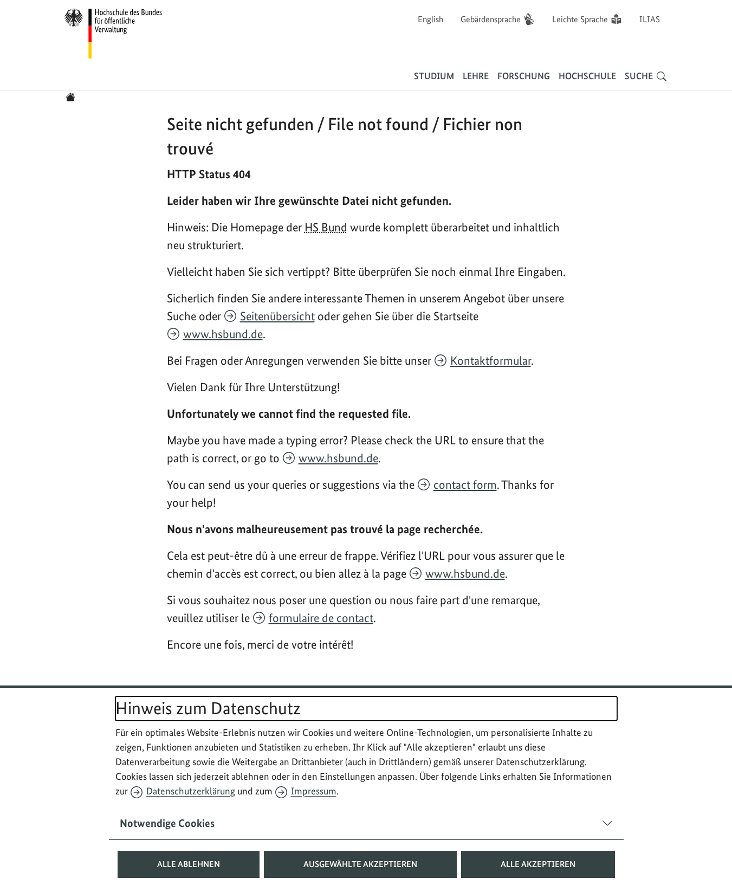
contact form (465, 484)
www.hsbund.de (223, 334)
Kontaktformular (490, 360)
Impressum (313, 791)
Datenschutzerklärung (190, 791)
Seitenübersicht (277, 316)
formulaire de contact (321, 618)
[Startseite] (70, 97)
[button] (189, 864)
